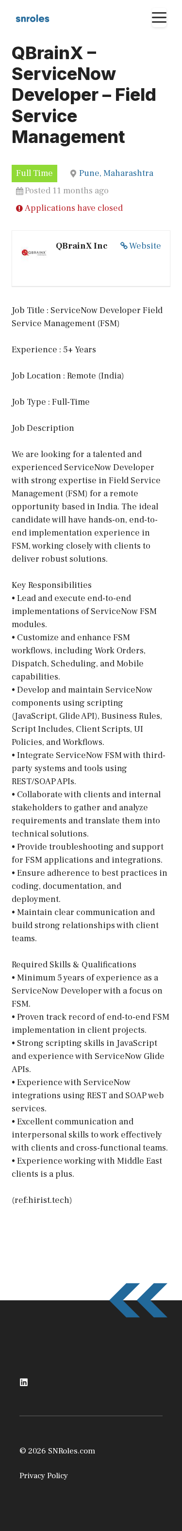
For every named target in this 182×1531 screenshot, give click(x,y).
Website (145, 246)
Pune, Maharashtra (116, 173)
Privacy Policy (43, 1475)
